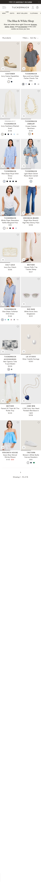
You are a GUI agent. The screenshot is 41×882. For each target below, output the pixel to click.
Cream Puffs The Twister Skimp (30, 268)
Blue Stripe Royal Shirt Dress (10, 175)
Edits (12, 13)
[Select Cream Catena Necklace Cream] (29, 134)
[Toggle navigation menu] (4, 7)
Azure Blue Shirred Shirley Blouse (10, 456)
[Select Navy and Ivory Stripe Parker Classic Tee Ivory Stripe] (23, 84)
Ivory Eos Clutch (10, 267)
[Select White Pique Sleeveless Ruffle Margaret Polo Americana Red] (13, 228)
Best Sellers (22, 13)
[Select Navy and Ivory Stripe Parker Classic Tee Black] (29, 84)
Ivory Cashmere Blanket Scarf (10, 127)
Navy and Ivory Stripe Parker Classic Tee (31, 77)
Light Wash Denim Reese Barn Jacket (31, 175)
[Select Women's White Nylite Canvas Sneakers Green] (34, 462)
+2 (17, 134)
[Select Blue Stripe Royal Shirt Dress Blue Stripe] (4, 181)
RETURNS (28, 2)
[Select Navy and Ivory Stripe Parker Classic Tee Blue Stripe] (26, 84)
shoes (12, 27)
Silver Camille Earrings (31, 359)
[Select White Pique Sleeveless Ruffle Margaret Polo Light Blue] (16, 228)
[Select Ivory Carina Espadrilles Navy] (11, 81)
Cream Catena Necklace (31, 127)
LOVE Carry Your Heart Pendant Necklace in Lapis (30, 410)
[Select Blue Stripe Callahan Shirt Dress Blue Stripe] (2, 319)
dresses (34, 24)
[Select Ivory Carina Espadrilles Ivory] (8, 81)
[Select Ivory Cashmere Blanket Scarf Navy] (8, 134)
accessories (22, 27)
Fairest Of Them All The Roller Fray (10, 409)
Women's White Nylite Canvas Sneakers (31, 456)
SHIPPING (19, 2)
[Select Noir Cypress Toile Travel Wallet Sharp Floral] (11, 369)
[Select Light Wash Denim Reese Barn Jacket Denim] (31, 181)
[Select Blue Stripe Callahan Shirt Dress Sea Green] (8, 319)
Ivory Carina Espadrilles (10, 76)
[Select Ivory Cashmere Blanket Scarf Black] (5, 134)
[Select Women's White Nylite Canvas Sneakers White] (28, 462)
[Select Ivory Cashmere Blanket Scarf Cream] (2, 134)
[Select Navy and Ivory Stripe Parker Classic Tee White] (32, 84)
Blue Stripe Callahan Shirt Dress (10, 312)
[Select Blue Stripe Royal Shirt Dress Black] (7, 181)
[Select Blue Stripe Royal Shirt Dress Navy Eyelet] (13, 181)
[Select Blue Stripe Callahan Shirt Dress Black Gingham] (14, 319)
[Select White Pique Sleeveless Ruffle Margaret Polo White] (4, 228)
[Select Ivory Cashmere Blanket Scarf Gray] (11, 134)
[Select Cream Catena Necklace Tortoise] (32, 134)
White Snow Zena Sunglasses (31, 312)
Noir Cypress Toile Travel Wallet (10, 363)
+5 (38, 84)
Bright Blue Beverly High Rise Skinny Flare (30, 221)
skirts (7, 27)
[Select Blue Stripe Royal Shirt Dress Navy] (10, 181)
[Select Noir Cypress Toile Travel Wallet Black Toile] (8, 369)
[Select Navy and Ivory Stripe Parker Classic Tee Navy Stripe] (35, 84)
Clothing (34, 13)
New (4, 13)
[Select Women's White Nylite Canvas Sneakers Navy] (31, 462)
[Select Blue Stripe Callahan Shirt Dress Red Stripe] (11, 319)
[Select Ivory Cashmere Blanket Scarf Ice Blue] (14, 134)
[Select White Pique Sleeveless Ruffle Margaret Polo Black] (10, 228)
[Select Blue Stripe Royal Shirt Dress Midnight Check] (16, 181)
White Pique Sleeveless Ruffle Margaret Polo (10, 221)
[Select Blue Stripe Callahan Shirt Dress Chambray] (5, 319)
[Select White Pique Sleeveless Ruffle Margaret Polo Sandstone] (7, 228)
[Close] (39, 2)
